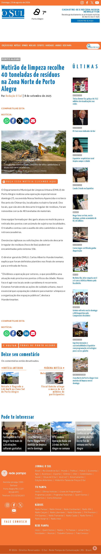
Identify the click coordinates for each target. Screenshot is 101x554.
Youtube (97, 3)
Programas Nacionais (63, 494)
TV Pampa (70, 530)
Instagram (82, 3)
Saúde (38, 477)
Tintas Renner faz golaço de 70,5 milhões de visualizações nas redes (85, 101)
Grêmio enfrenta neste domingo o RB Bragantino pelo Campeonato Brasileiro (85, 313)
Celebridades (86, 474)
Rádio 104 (86, 509)
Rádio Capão (71, 515)
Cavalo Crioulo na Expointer (83, 188)
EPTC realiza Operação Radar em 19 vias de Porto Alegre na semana (61, 443)
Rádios (60, 530)
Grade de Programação (70, 491)
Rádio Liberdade (57, 512)
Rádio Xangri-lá (41, 518)
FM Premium (90, 512)
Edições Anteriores (43, 480)
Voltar (11, 346)
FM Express (40, 515)
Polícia (82, 470)
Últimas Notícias (49, 491)
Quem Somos (81, 494)
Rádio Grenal (55, 509)
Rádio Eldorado (74, 512)
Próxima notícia (53, 368)
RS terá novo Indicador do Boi (84, 131)
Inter (75, 474)
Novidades (40, 533)
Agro (37, 474)
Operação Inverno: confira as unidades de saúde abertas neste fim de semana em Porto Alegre (86, 439)
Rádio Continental (72, 509)
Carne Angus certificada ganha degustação (84, 249)
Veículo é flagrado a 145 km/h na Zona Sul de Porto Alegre (13, 389)
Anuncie (58, 45)
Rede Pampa (67, 45)
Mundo (64, 470)
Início (37, 491)
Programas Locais (43, 494)
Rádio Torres (85, 515)
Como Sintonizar (54, 498)
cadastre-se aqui (85, 21)
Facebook (87, 3)
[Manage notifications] (95, 548)
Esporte (57, 474)
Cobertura (39, 498)
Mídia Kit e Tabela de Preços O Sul (70, 480)
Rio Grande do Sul (51, 470)
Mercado (32, 45)
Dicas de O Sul (49, 477)
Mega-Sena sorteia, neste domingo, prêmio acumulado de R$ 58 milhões (84, 218)
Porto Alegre (11, 59)
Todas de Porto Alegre (38, 345)
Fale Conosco (15, 521)
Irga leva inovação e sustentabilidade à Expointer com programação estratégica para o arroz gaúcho (84, 347)
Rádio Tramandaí (56, 515)
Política (73, 470)
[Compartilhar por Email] (33, 121)
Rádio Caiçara (41, 512)
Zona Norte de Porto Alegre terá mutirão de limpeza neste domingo (85, 381)
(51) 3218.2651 (18, 495)
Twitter (92, 3)
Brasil (37, 470)
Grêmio (66, 474)
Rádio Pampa (41, 509)
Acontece (46, 474)
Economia (92, 470)
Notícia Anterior (13, 368)
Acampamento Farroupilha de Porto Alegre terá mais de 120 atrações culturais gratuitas (13, 441)
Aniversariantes (77, 477)
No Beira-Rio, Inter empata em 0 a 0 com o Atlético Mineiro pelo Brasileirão (85, 280)
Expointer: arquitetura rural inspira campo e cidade (83, 159)
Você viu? (63, 477)
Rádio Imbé (56, 518)
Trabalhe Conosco (65, 533)
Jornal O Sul (13, 14)
